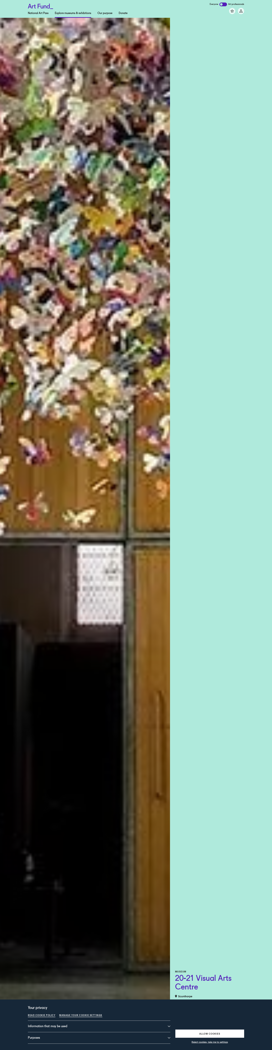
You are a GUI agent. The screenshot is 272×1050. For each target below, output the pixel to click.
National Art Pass (38, 13)
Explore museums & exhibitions (73, 13)
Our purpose (104, 13)
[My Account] (241, 11)
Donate (123, 13)
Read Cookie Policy (41, 1015)
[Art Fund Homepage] (40, 6)
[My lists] (232, 11)
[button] (209, 1034)
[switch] (223, 4)
